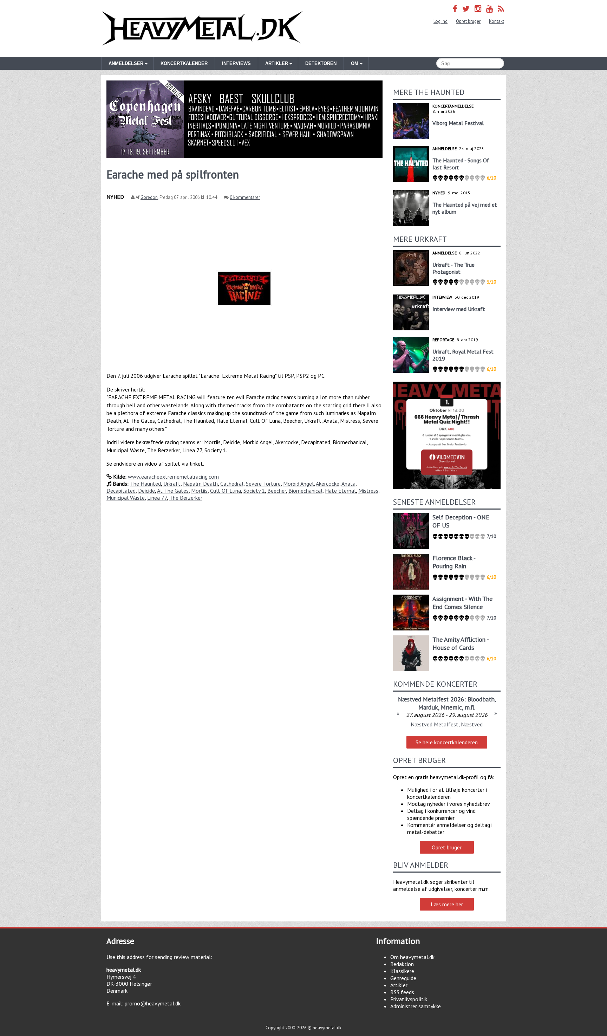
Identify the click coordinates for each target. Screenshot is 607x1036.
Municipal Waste (125, 497)
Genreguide (403, 978)
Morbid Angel (298, 483)
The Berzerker (185, 497)
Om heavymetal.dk (412, 956)
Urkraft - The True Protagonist (453, 268)
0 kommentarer (245, 197)
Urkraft (172, 483)
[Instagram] (478, 9)
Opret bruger (468, 21)
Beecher (276, 490)
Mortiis (199, 490)
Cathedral (231, 483)
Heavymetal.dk (202, 28)
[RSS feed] (501, 9)
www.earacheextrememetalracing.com (173, 476)
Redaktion (402, 963)
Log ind (440, 21)
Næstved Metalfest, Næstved (447, 724)
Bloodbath (481, 699)
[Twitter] (466, 9)
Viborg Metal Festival (458, 123)
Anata (348, 483)
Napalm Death (200, 483)
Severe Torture (263, 483)
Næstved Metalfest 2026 (431, 699)
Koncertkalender (184, 63)
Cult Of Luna (225, 490)
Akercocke (327, 483)
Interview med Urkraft (458, 308)
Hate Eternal (340, 490)
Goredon (149, 197)
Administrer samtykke (415, 1006)
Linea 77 (157, 497)
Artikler (398, 985)
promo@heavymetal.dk (153, 1003)
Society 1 (254, 490)
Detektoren (321, 63)
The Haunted (145, 483)
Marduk (428, 707)
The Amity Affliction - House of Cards (460, 643)
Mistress (368, 490)
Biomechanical (305, 490)
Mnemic (451, 707)
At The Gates (173, 490)
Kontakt (496, 21)
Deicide (146, 490)
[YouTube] (489, 9)
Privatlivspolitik (408, 999)
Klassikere (402, 971)
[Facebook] (455, 9)
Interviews (236, 63)
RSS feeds (402, 992)
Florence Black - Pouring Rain (453, 562)
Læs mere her (447, 904)
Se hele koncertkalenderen (447, 742)
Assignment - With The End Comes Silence (462, 603)
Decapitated (121, 490)
